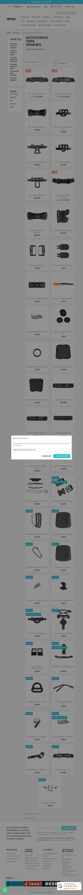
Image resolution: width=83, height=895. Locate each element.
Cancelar (46, 456)
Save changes (62, 456)
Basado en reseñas (70, 888)
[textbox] (41, 449)
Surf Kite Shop (69, 884)
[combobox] (41, 449)
